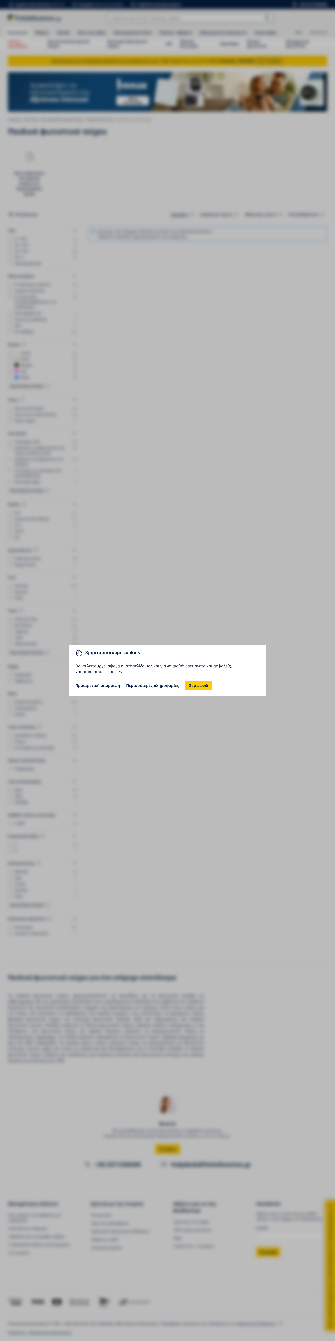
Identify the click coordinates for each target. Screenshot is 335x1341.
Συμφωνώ (198, 685)
